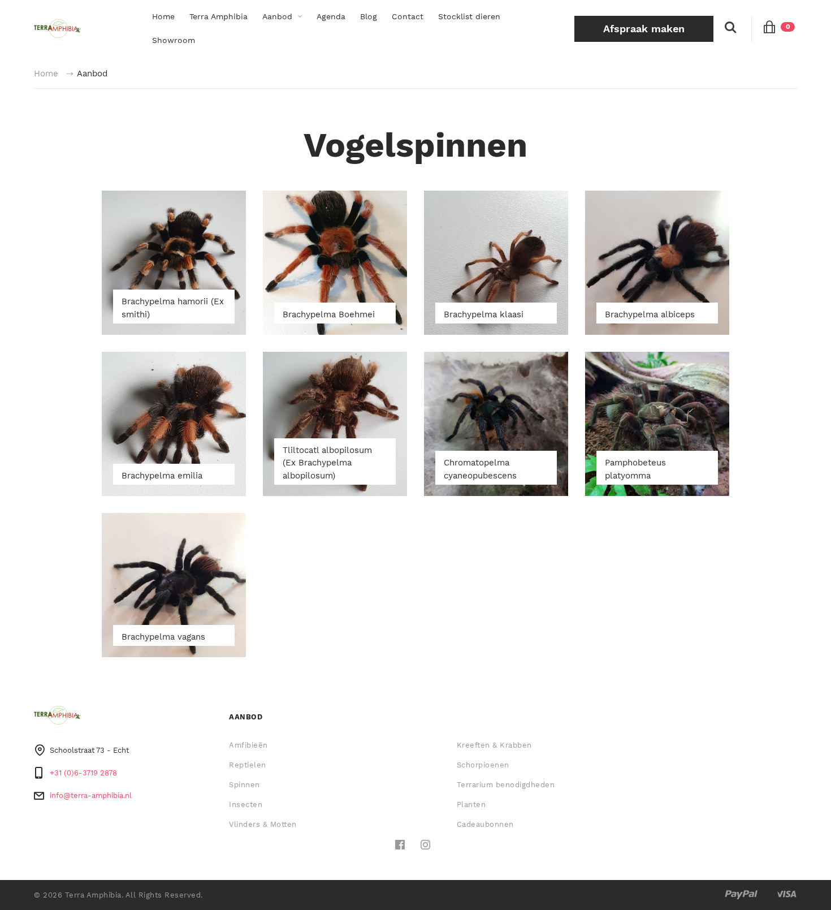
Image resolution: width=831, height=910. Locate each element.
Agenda (331, 16)
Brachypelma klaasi (483, 314)
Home (163, 16)
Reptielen (247, 765)
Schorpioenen (483, 765)
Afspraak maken (644, 28)
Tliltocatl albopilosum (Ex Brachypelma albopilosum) (327, 463)
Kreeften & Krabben (494, 745)
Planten (471, 804)
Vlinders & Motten (263, 824)
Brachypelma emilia (162, 476)
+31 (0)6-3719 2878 (83, 773)
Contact (407, 16)
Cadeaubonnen (485, 824)
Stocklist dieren (469, 16)
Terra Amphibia (218, 16)
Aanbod (277, 16)
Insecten (245, 804)
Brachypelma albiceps (650, 314)
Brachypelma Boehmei (329, 314)
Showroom (173, 40)
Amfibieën (248, 745)
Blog (368, 16)
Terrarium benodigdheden (506, 784)
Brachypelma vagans (163, 637)
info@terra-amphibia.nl (91, 795)
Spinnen (244, 784)
